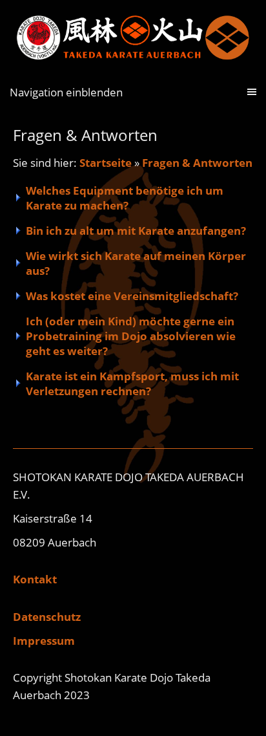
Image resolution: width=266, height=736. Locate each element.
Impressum (44, 640)
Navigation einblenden (66, 92)
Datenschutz (47, 616)
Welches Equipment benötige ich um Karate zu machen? (124, 198)
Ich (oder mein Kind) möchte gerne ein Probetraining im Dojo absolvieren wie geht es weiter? (131, 336)
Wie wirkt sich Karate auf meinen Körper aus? (136, 263)
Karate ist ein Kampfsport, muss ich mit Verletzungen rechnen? (132, 383)
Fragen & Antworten (197, 162)
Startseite (105, 162)
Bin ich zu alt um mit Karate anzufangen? (136, 230)
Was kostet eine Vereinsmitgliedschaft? (132, 295)
